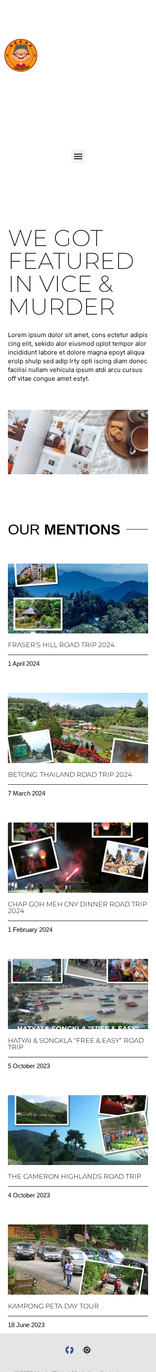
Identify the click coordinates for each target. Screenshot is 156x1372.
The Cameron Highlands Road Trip (74, 1176)
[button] (78, 156)
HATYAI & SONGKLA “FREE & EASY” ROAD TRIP (76, 1044)
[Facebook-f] (69, 1350)
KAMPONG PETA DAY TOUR (53, 1306)
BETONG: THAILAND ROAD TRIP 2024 (70, 774)
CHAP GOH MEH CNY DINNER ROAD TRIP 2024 (77, 907)
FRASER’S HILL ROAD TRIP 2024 (61, 645)
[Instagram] (87, 1350)
